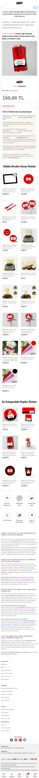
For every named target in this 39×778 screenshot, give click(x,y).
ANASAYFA (5, 22)
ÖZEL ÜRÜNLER (5, 700)
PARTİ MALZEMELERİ (6, 691)
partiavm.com (31, 652)
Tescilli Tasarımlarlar (6, 670)
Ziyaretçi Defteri (5, 679)
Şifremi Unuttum (5, 730)
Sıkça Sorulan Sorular (6, 673)
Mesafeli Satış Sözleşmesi (7, 709)
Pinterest (20, 739)
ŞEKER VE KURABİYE (7, 694)
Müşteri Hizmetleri (5, 718)
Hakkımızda (4, 664)
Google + (15, 739)
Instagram (24, 739)
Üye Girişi (3, 724)
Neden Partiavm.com (6, 676)
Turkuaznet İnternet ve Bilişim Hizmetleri (14, 770)
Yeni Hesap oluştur (6, 727)
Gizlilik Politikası (5, 715)
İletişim (3, 667)
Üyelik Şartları (4, 712)
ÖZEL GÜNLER (5, 697)
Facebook (11, 572)
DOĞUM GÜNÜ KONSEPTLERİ (20, 22)
